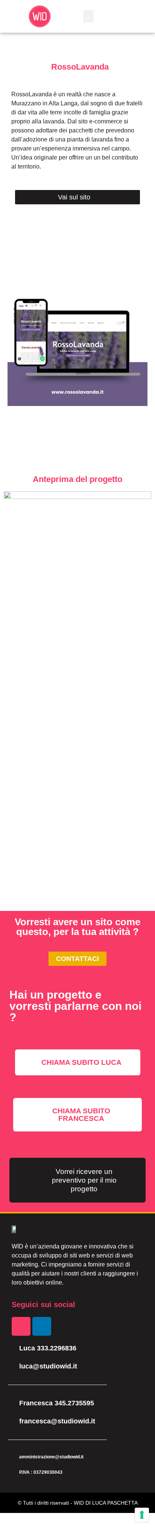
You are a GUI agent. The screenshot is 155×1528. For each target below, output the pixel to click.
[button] (88, 16)
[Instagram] (21, 1326)
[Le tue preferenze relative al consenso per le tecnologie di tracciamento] (142, 1515)
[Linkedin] (41, 1326)
